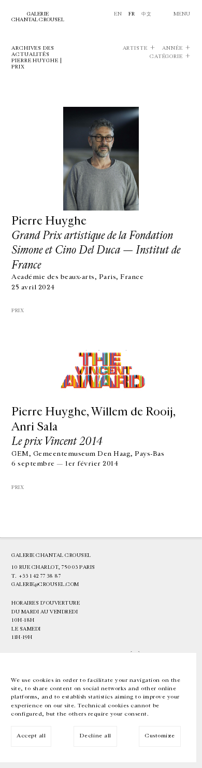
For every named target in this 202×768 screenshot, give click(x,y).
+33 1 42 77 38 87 (40, 576)
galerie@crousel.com (45, 584)
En (118, 14)
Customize (160, 735)
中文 (146, 14)
